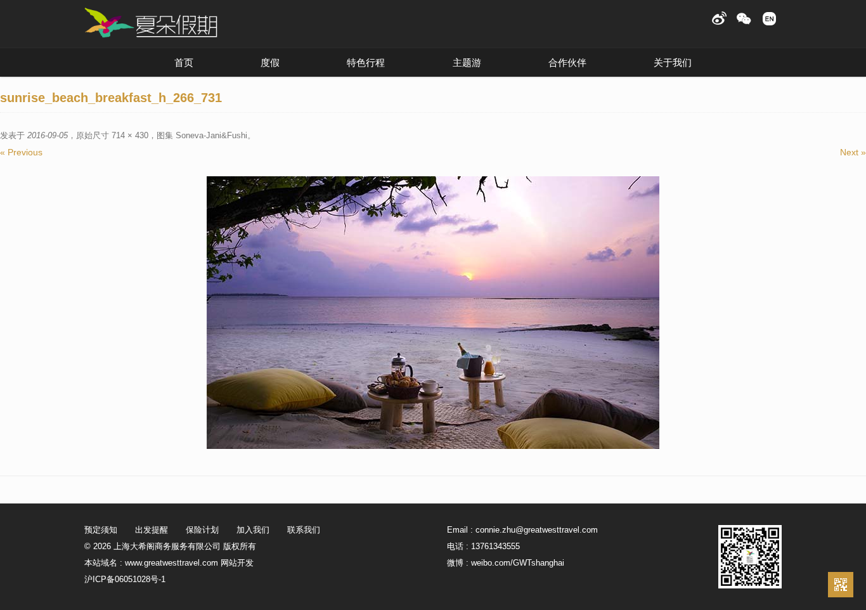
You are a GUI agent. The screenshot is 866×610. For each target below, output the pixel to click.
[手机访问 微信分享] (840, 584)
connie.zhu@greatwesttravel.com (536, 530)
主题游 (467, 62)
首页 (183, 62)
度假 (270, 62)
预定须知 (100, 530)
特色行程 (366, 62)
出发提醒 (151, 530)
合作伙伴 (567, 62)
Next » (853, 152)
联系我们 (303, 530)
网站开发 (237, 563)
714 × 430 (130, 135)
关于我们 (673, 62)
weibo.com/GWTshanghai (517, 563)
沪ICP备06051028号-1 (124, 579)
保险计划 (202, 530)
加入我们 (252, 530)
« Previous (21, 152)
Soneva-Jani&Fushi (211, 135)
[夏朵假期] (150, 23)
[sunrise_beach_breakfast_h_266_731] (433, 312)
